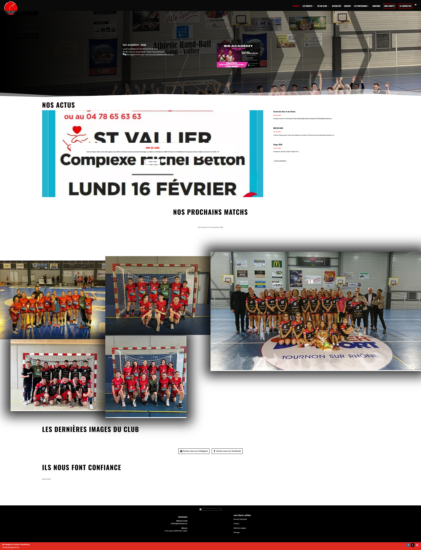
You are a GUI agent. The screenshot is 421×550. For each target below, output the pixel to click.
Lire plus (153, 162)
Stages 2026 (277, 144)
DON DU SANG (153, 147)
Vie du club (322, 6)
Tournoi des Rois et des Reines (284, 111)
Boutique (376, 6)
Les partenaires (360, 6)
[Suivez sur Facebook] (408, 545)
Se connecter (405, 6)
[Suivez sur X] (412, 545)
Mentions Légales (240, 528)
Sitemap (237, 532)
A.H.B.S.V (296, 6)
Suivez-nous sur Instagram (195, 451)
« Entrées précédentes (279, 161)
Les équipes (307, 6)
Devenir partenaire (240, 519)
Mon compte (389, 6)
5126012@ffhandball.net (179, 523)
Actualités (336, 6)
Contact (347, 6)
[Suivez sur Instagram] (417, 545)
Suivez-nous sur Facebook (228, 451)
